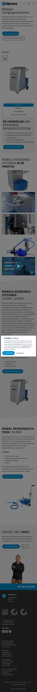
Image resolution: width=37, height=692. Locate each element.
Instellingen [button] (20, 353)
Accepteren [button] (8, 353)
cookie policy (25, 346)
